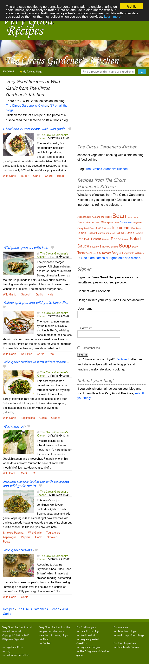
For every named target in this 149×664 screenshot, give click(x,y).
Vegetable (129, 252)
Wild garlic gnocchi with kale (25, 248)
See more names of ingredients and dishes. (111, 257)
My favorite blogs (32, 71)
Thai (87, 253)
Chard (49, 175)
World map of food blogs (130, 635)
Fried (86, 228)
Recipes (8, 71)
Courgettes (137, 222)
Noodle (113, 233)
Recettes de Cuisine (128, 647)
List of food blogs (126, 631)
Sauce (83, 246)
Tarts (81, 252)
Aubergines (98, 217)
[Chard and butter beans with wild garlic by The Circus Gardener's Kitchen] (18, 144)
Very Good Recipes (12, 627)
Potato (96, 238)
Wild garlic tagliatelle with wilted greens (34, 362)
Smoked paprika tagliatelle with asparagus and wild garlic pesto (36, 484)
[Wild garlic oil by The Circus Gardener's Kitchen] (18, 441)
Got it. (131, 6)
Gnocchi (26, 294)
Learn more (112, 16)
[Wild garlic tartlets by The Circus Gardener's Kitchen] (18, 565)
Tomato (106, 253)
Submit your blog (89, 631)
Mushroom (103, 232)
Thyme (93, 253)
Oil (34, 473)
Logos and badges (90, 647)
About (46, 639)
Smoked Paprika (13, 532)
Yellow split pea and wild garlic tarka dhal (35, 303)
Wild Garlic (9, 175)
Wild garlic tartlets (17, 550)
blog (8, 651)
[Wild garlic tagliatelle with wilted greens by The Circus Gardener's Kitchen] (18, 381)
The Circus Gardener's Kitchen (27, 105)
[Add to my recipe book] (69, 129)
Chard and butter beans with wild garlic (34, 129)
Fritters (92, 228)
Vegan (117, 252)
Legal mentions (14, 647)
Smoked (52, 537)
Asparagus (9, 537)
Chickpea (107, 222)
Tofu (99, 253)
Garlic (36, 175)
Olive (123, 232)
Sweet (135, 246)
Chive (116, 222)
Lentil (89, 233)
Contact (47, 643)
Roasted (125, 239)
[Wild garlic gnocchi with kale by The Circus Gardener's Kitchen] (18, 263)
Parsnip (139, 232)
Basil (108, 216)
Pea (51, 354)
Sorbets (114, 246)
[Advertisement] (37, 214)
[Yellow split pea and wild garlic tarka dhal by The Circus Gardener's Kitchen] (18, 322)
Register (121, 359)
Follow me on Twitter (17, 655)
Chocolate (125, 222)
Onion (130, 233)
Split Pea (26, 354)
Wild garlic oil (13, 427)
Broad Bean (132, 217)
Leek (138, 228)
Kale (50, 294)
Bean (60, 175)
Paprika (25, 537)
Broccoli (82, 222)
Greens (55, 418)
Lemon (81, 233)
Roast (116, 238)
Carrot (97, 222)
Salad (135, 238)
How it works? (87, 635)
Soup (125, 245)
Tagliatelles (28, 418)
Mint (94, 232)
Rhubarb (106, 239)
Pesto (6, 541)
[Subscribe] (38, 135)
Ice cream (121, 227)
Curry (80, 228)
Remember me (90, 348)
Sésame (94, 246)
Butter (25, 175)
